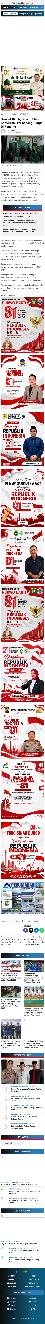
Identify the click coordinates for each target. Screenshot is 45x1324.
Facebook (13, 1298)
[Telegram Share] (36, 930)
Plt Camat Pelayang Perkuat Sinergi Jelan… (26, 1099)
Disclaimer (11, 1283)
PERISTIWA (24, 1087)
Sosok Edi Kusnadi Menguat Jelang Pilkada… (24, 1260)
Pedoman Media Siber (33, 1287)
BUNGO (18, 1087)
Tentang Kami (33, 1283)
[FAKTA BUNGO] (22, 3)
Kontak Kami (11, 1287)
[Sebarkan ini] (25, 930)
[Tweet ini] (31, 930)
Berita (13, 1087)
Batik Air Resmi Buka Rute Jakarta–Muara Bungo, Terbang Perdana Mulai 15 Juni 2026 (11, 976)
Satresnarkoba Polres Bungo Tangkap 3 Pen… (23, 1127)
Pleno (29, 921)
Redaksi (11, 1279)
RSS (34, 1309)
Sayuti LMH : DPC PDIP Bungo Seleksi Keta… (24, 1118)
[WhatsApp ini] (41, 930)
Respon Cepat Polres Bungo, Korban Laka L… (26, 1108)
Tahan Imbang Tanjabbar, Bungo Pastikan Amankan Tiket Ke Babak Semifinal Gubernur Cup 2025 (21, 222)
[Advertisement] (22, 42)
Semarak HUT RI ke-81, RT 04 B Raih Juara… (19, 1184)
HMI (11, 921)
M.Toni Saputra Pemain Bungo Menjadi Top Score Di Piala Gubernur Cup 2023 (10, 1044)
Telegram (13, 1309)
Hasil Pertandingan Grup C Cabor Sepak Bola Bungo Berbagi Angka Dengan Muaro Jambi (34, 1011)
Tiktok (34, 1305)
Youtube (34, 1302)
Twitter (34, 1298)
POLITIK (19, 1114)
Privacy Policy (33, 1279)
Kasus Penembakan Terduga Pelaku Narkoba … (26, 1090)
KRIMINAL (24, 1124)
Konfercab (19, 921)
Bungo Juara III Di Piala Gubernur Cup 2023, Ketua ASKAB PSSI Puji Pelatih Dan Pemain (33, 1044)
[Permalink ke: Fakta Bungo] (3, 131)
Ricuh (36, 921)
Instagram (13, 1302)
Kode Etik (11, 1276)
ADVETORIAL (5, 1182)
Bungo (4, 921)
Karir (33, 1276)
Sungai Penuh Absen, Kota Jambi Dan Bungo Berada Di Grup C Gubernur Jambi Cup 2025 (10, 1003)
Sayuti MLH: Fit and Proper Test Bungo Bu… (25, 1251)
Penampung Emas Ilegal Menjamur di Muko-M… (24, 1192)
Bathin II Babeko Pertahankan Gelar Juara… (24, 1201)
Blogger (13, 1305)
